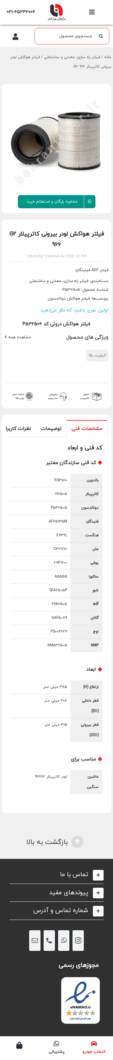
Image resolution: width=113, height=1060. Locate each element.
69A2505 (59, 604)
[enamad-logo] (80, 982)
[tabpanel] (56, 625)
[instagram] (78, 940)
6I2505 (61, 494)
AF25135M (58, 521)
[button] (56, 875)
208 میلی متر (55, 700)
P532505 (59, 507)
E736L (61, 535)
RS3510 (60, 480)
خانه (107, 57)
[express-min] (91, 391)
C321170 (60, 549)
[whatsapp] (63, 940)
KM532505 (57, 645)
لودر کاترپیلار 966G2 (51, 776)
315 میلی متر (56, 724)
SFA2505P (58, 590)
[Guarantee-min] (22, 391)
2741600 (60, 562)
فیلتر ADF (99, 270)
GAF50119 (59, 617)
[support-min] (56, 391)
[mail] (34, 940)
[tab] (87, 428)
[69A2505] (56, 142)
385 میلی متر (55, 686)
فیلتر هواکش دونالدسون (69, 298)
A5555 (61, 576)
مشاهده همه (19, 337)
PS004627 (59, 631)
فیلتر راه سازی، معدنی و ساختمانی (72, 57)
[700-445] (56, 5)
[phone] (49, 940)
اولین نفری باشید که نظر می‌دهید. (73, 310)
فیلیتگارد (82, 270)
